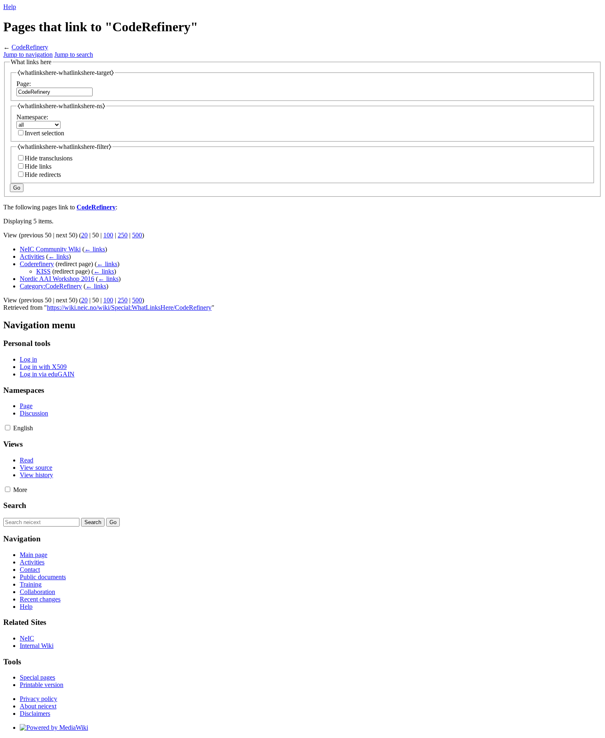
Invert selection (44, 133)
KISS (43, 271)
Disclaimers (35, 713)
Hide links (38, 166)
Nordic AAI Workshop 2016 (57, 278)
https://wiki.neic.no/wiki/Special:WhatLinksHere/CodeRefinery (129, 307)
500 (137, 235)
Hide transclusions (48, 158)
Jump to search (73, 54)
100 (108, 235)
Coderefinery (37, 263)
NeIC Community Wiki (50, 249)
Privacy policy (38, 698)
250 (123, 235)
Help (9, 6)
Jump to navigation (28, 54)
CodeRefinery (30, 47)
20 (84, 235)
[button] (7, 427)
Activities (32, 256)
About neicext (38, 706)
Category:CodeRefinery (51, 286)
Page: (23, 83)
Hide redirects (43, 174)
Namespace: (32, 117)
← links (94, 249)
